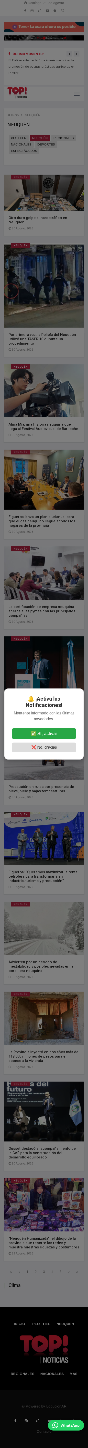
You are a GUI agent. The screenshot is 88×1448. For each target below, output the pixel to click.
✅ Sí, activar (44, 733)
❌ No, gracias (44, 747)
